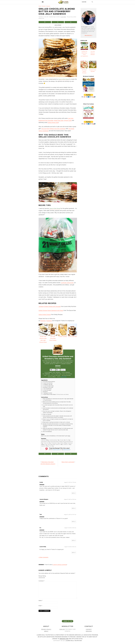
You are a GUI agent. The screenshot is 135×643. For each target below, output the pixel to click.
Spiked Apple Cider (53, 122)
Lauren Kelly (64, 376)
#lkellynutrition (66, 449)
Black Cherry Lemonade (68, 462)
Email (40, 605)
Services (89, 631)
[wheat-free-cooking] (88, 118)
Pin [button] (58, 369)
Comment (42, 581)
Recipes (43, 6)
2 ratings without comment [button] (60, 564)
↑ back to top (67, 621)
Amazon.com (64, 638)
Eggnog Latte (68, 120)
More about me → (88, 35)
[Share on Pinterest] (45, 22)
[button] (41, 40)
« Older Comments (43, 557)
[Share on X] (71, 22)
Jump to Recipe (57, 24)
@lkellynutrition (56, 449)
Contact (89, 629)
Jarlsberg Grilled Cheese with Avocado (50, 306)
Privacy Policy (46, 629)
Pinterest (43, 320)
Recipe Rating (42, 576)
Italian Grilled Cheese (45, 314)
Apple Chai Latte (58, 120)
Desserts (48, 6)
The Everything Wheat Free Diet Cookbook (53, 128)
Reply (74, 493)
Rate (63, 369)
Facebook (49, 320)
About (46, 631)
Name (41, 600)
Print (53, 369)
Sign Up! (62, 629)
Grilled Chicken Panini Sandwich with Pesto (51, 310)
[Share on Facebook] (58, 22)
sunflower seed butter (67, 282)
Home (40, 6)
